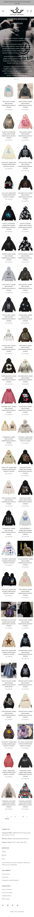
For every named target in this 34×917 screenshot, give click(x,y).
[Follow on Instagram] (8, 905)
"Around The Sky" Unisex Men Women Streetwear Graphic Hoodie (25, 470)
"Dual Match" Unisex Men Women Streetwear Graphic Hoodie (9, 287)
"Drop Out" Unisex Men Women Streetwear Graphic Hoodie (8, 469)
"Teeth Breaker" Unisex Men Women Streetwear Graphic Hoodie (8, 378)
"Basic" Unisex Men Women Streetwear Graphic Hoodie (8, 772)
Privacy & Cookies (7, 893)
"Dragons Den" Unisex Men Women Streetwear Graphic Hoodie (9, 714)
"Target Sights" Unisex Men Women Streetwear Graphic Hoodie (25, 714)
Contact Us (5, 877)
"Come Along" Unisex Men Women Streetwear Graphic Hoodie (9, 348)
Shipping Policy (6, 896)
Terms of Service (7, 889)
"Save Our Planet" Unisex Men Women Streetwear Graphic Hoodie (25, 500)
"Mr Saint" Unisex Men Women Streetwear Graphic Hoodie (25, 439)
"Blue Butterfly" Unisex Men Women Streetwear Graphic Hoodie (25, 531)
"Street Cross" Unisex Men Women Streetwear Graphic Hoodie (9, 256)
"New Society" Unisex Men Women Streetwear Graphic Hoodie (25, 287)
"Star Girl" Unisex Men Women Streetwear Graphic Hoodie (8, 164)
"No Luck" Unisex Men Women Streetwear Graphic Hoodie (9, 195)
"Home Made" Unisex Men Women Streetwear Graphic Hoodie (25, 409)
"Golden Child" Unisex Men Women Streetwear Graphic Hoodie (25, 195)
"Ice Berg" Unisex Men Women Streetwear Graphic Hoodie (9, 561)
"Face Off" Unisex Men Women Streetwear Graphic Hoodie (9, 591)
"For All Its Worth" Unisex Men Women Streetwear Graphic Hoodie (9, 226)
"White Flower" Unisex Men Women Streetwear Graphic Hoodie (25, 256)
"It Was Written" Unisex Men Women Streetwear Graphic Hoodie (25, 561)
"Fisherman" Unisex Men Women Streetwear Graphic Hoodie (9, 439)
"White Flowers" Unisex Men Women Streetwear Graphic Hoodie (25, 226)
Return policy (6, 899)
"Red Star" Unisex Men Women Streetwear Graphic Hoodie (9, 652)
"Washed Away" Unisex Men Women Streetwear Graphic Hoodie (8, 409)
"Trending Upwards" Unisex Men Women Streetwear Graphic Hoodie (9, 804)
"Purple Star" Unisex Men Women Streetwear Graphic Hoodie (25, 317)
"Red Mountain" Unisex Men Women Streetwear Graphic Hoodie (25, 378)
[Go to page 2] (27, 817)
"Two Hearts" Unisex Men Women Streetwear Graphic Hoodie (25, 592)
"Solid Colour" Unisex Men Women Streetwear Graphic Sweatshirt (9, 683)
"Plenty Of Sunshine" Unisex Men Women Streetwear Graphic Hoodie (9, 134)
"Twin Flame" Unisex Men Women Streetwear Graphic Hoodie (9, 317)
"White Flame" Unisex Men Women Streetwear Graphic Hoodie (25, 622)
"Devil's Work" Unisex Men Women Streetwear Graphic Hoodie (9, 500)
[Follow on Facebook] (3, 905)
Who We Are (6, 874)
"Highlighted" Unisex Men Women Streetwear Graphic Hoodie (25, 165)
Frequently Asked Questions (10, 880)
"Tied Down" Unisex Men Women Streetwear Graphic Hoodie (25, 134)
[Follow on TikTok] (18, 905)
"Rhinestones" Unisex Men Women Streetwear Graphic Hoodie (25, 653)
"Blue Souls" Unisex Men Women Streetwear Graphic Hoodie (9, 104)
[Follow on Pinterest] (13, 905)
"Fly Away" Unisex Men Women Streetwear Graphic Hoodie (25, 744)
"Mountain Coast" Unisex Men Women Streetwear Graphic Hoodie (25, 773)
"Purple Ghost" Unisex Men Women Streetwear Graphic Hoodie (25, 683)
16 (23, 816)
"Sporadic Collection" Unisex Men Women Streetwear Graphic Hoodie (8, 622)
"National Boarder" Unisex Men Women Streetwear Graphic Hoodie (25, 804)
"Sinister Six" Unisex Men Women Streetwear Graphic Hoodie (9, 531)
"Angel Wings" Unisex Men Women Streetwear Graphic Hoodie (25, 104)
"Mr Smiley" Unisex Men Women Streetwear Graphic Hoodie (8, 744)
